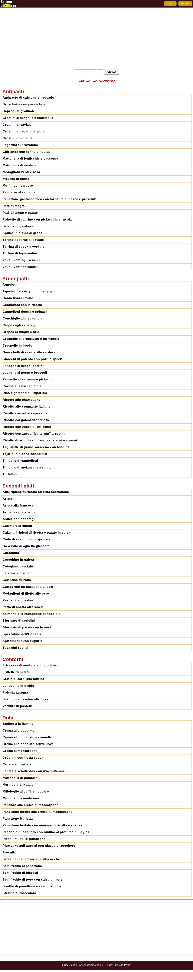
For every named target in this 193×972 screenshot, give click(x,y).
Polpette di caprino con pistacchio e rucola (37, 219)
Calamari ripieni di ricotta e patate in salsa (36, 532)
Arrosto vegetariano (19, 512)
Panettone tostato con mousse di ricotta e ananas (43, 825)
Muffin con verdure (18, 185)
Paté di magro (14, 206)
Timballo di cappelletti (20, 460)
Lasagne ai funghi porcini (23, 365)
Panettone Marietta (18, 818)
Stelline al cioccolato (19, 893)
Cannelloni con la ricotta (22, 305)
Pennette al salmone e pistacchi (28, 379)
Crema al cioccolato (18, 730)
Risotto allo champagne (22, 399)
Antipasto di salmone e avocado (28, 97)
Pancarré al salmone (19, 192)
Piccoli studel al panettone (24, 838)
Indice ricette (69, 965)
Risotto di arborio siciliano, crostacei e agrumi (40, 440)
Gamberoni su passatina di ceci (28, 586)
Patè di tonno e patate (20, 212)
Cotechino (11, 552)
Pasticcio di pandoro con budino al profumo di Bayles (46, 832)
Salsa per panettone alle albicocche (31, 859)
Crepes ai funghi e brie (21, 332)
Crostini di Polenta (18, 138)
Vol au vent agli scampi (21, 260)
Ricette (185, 3)
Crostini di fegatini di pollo (24, 131)
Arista (7, 498)
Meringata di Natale (18, 784)
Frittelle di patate (16, 672)
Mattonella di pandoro (20, 778)
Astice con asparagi (19, 519)
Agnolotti (10, 284)
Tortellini (10, 474)
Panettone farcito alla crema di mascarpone (37, 811)
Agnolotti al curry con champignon (31, 291)
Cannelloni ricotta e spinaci (25, 311)
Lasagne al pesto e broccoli (25, 372)
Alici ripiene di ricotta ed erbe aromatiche (36, 492)
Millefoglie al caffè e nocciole (26, 791)
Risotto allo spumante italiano (27, 406)
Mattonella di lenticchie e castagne (30, 158)
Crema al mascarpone (20, 750)
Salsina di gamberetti (20, 226)
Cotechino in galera (18, 559)
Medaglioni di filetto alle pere (26, 593)
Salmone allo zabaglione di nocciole (32, 613)
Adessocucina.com (90, 965)
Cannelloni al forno (18, 298)
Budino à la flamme (18, 723)
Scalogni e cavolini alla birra (25, 699)
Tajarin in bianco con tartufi (25, 454)
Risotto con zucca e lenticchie (27, 426)
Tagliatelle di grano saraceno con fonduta (36, 447)
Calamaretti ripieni (17, 525)
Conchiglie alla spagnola (22, 318)
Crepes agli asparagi (19, 325)
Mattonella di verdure (20, 165)
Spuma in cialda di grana (22, 233)
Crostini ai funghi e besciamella (28, 117)
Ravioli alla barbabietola (22, 386)
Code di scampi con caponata (26, 539)
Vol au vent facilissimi (20, 266)
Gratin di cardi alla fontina (23, 679)
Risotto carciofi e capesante (25, 413)
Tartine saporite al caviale (23, 239)
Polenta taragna (15, 692)
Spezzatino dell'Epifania (22, 634)
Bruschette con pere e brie (24, 104)
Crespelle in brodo (17, 345)
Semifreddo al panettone (22, 866)
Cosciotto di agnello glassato (26, 546)
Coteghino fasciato (18, 566)
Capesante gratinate (19, 111)
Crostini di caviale (17, 124)
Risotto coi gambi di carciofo (26, 420)
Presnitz (9, 852)
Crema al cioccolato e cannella (27, 737)
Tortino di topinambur (20, 253)
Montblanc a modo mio (21, 798)
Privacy (108, 965)
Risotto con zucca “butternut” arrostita (34, 433)
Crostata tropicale (17, 764)
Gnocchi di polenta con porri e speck (32, 359)
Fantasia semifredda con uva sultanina (34, 771)
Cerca (170, 3)
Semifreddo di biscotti (20, 872)
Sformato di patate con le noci (27, 627)
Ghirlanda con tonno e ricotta (26, 151)
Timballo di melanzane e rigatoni (29, 467)
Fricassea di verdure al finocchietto (31, 665)
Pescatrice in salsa (18, 600)
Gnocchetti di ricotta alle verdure (29, 352)
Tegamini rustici (15, 647)
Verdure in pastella (18, 706)
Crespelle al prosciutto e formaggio (31, 338)
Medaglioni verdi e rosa (21, 172)
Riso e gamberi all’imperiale (25, 393)
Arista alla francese (18, 505)
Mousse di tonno (16, 178)
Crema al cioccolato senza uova (28, 744)
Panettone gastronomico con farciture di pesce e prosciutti (50, 199)
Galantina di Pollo (17, 580)
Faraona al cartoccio (19, 573)
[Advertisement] (96, 37)
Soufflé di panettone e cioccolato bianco (35, 886)
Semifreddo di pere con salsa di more (33, 879)
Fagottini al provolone (20, 145)
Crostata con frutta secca (23, 757)
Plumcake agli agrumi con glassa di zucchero (39, 845)
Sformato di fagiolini (19, 620)
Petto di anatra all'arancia (23, 607)
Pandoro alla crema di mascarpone (30, 805)
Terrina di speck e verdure (24, 246)
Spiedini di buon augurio (22, 641)
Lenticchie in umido (18, 685)
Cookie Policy (123, 965)
